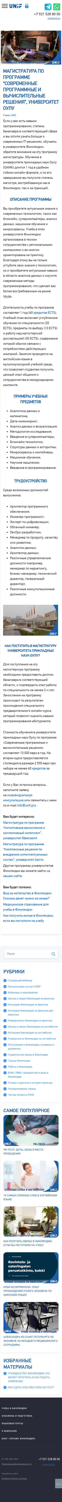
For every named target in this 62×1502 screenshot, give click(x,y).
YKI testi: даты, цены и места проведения (23, 1151)
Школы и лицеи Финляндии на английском (33, 1026)
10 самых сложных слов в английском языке (30, 1197)
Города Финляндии (19, 1060)
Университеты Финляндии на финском (30, 1020)
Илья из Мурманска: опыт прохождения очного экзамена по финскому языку (27, 1291)
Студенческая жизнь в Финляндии (28, 1054)
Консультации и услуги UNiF (24, 986)
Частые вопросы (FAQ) (21, 1095)
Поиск (53, 954)
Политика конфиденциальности (17, 1464)
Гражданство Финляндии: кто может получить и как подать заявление (29, 1377)
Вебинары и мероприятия (23, 992)
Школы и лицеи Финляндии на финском (31, 998)
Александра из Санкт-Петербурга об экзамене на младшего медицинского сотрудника (30, 1340)
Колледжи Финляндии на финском (28, 1004)
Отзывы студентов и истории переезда (30, 1082)
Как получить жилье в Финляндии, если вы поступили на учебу (27, 1243)
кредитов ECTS (44, 312)
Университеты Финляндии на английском (32, 1038)
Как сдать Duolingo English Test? (31, 1387)
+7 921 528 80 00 (47, 14)
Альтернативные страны (22, 1088)
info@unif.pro (54, 18)
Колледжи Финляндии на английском (30, 1032)
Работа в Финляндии (20, 1066)
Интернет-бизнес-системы (14, 1478)
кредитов (39, 768)
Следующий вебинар (20, 980)
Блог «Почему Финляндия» (19, 1438)
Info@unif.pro (26, 805)
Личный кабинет (26, 5)
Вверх (58, 1484)
